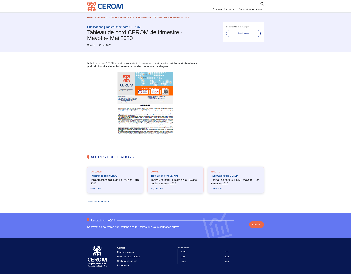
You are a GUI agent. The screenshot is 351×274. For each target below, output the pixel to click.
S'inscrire (256, 225)
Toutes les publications (98, 201)
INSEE (183, 262)
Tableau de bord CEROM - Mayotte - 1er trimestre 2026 (235, 181)
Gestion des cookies (127, 261)
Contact (121, 248)
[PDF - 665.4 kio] (145, 106)
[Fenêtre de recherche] (262, 4)
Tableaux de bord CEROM (122, 17)
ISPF (227, 262)
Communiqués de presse (250, 9)
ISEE (227, 257)
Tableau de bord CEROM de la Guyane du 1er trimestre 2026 (174, 181)
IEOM (183, 257)
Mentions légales (125, 252)
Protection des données (128, 256)
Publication (243, 33)
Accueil (90, 17)
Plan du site (123, 265)
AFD (227, 252)
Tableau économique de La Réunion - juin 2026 (114, 181)
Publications (230, 9)
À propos (217, 9)
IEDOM (183, 252)
